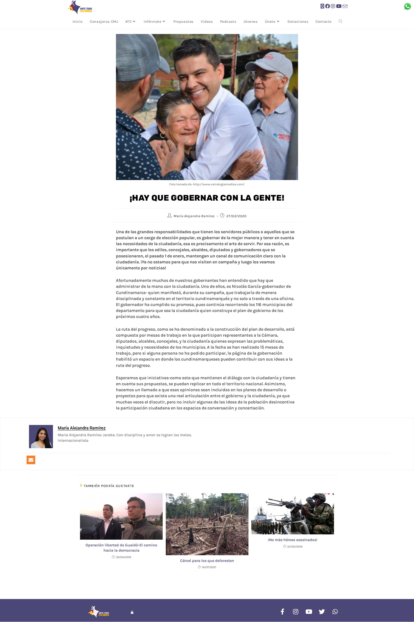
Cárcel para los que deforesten (207, 560)
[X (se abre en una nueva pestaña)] (322, 6)
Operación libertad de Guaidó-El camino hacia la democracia (121, 548)
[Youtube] (309, 612)
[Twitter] (322, 612)
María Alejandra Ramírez (194, 216)
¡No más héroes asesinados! (292, 539)
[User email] (31, 460)
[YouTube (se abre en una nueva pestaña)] (339, 6)
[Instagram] (296, 612)
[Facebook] (282, 612)
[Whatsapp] (335, 612)
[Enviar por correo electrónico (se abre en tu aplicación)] (345, 6)
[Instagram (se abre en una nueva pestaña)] (333, 6)
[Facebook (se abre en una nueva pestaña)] (327, 6)
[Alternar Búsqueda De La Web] (340, 21)
